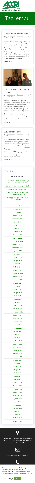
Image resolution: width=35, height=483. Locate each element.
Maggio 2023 (17, 293)
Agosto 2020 (18, 399)
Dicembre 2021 (17, 347)
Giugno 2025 (17, 225)
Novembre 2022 (17, 312)
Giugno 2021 (17, 366)
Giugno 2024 (17, 257)
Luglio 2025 (17, 222)
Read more (8, 61)
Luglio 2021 (17, 363)
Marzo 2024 (17, 264)
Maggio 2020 (17, 408)
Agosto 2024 (18, 251)
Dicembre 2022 (17, 309)
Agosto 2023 (18, 283)
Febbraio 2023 (17, 302)
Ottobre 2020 (17, 392)
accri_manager (11, 36)
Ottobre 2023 (17, 277)
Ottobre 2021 (17, 354)
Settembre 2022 (17, 318)
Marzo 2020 (17, 415)
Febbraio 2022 (17, 341)
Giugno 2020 (17, 405)
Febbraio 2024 (17, 267)
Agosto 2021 (18, 360)
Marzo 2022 (17, 338)
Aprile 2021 (17, 373)
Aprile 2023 (17, 296)
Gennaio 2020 (17, 421)
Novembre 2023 (17, 273)
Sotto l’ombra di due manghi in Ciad (17, 186)
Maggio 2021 (17, 370)
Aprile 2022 (17, 334)
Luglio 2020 (17, 402)
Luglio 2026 (17, 212)
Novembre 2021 (17, 350)
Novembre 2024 (17, 241)
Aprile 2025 (17, 228)
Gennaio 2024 (17, 270)
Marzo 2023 (17, 299)
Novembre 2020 (17, 389)
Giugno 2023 (17, 289)
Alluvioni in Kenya (12, 131)
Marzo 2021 (17, 376)
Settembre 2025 (17, 219)
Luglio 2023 (17, 286)
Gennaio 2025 (17, 235)
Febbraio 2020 (17, 418)
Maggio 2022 (17, 331)
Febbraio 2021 (17, 379)
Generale (20, 36)
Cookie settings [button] (8, 479)
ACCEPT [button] (18, 478)
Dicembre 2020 (17, 386)
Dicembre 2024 (17, 238)
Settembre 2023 (17, 280)
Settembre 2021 (17, 357)
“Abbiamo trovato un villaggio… (17, 189)
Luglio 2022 (17, 325)
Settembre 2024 (17, 248)
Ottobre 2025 (17, 215)
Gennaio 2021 (17, 383)
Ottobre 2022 (17, 315)
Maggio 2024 (17, 260)
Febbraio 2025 (17, 232)
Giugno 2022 (17, 328)
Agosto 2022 (18, 321)
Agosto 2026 (18, 209)
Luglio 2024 (17, 254)
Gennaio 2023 (17, 305)
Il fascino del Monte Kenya (17, 33)
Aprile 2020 (17, 411)
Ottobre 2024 (17, 244)
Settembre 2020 (17, 395)
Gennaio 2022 (17, 344)
